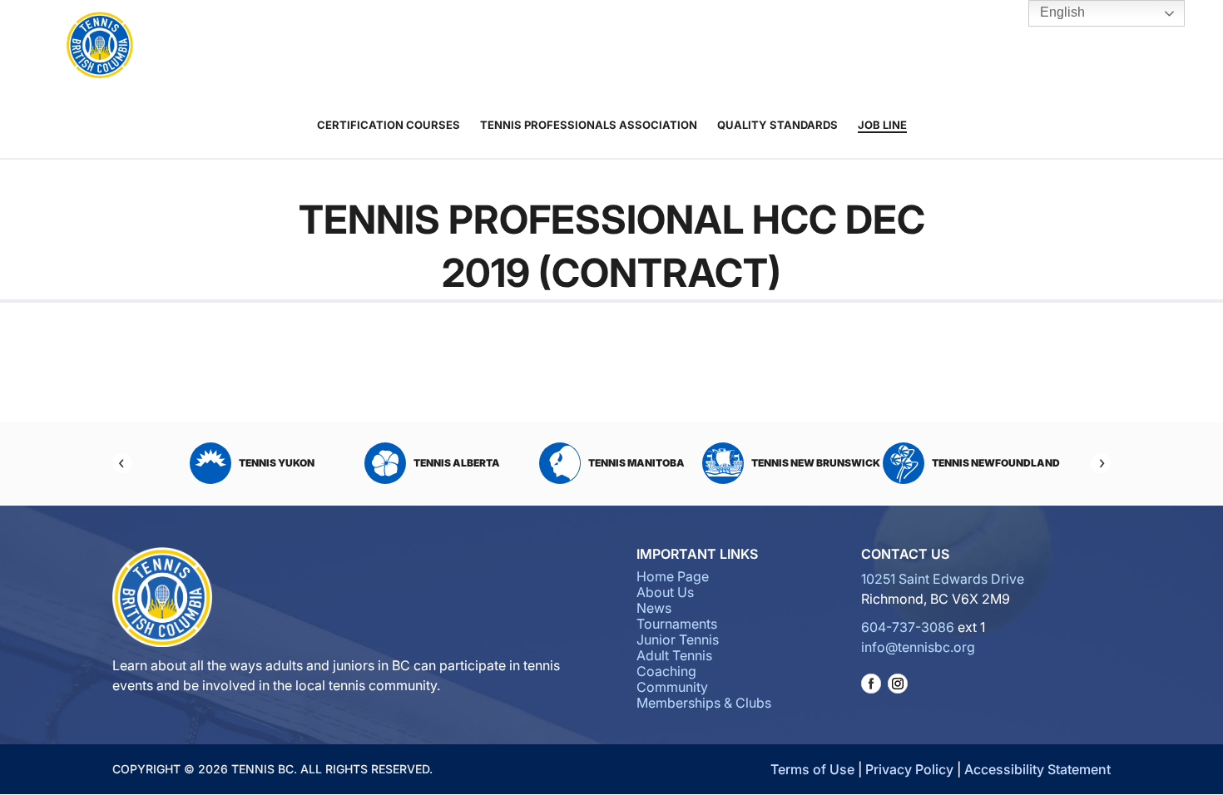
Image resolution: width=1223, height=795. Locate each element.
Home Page (672, 576)
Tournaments (458, 46)
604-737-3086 (907, 627)
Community (762, 46)
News (653, 608)
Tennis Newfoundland (996, 463)
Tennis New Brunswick (815, 463)
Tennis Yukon (276, 463)
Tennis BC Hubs (844, 46)
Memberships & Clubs (703, 702)
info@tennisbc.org (918, 647)
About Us (374, 46)
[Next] (1101, 463)
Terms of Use (812, 769)
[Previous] (122, 463)
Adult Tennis (605, 46)
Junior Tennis (543, 46)
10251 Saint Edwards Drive (942, 578)
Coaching (676, 46)
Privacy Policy (909, 769)
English (1061, 12)
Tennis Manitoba (636, 463)
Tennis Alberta (456, 463)
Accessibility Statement (1037, 769)
